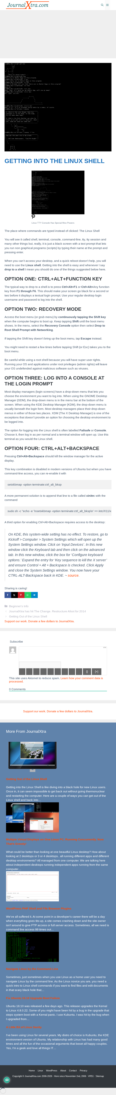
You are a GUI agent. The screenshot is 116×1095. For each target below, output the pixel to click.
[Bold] (22, 671)
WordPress (51, 1070)
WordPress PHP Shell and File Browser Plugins (38, 908)
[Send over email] (41, 595)
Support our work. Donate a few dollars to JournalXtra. (39, 621)
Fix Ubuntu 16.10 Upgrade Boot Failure (33, 998)
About (63, 1070)
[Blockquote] (65, 671)
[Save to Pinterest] (21, 595)
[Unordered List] (58, 671)
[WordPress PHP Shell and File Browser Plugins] (32, 900)
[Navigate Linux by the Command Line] (32, 961)
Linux (40, 1070)
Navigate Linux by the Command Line (32, 968)
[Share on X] (14, 595)
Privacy (83, 1070)
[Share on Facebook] (8, 595)
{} (87, 671)
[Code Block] (72, 671)
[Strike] (43, 671)
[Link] (79, 671)
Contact (73, 1070)
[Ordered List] (50, 671)
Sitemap (100, 1076)
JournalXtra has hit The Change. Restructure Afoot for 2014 (47, 611)
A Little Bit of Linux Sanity (24, 1027)
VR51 (91, 1076)
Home (32, 1070)
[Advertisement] (58, 33)
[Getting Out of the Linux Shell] (32, 771)
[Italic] (29, 671)
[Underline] (36, 671)
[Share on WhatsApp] (27, 595)
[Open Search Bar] (102, 5)
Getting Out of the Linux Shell (28, 616)
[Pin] (33, 218)
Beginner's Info (19, 606)
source (73, 575)
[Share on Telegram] (34, 595)
